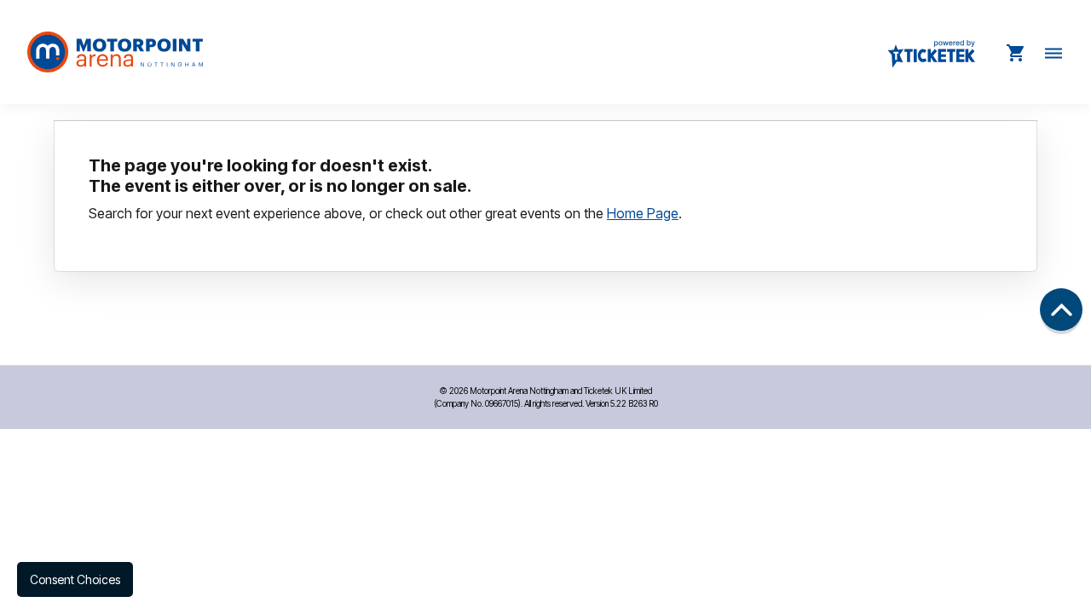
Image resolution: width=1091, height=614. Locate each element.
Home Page (642, 213)
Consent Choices (75, 579)
